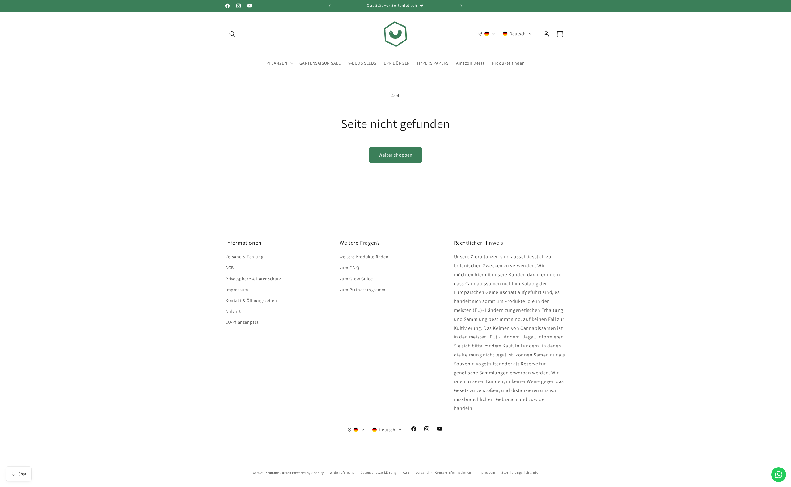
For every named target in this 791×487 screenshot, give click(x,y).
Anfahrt (233, 311)
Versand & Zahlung (244, 257)
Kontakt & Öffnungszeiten (251, 300)
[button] (232, 34)
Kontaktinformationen (453, 472)
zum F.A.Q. (350, 267)
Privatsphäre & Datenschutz (253, 279)
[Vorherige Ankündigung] (329, 6)
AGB (230, 267)
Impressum (237, 289)
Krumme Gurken (278, 473)
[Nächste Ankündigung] (461, 6)
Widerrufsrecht (342, 472)
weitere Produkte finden (364, 257)
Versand (422, 472)
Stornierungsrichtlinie (519, 472)
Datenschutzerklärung (378, 472)
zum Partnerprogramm (362, 289)
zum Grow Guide (356, 279)
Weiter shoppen (395, 155)
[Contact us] (778, 474)
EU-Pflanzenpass (242, 322)
